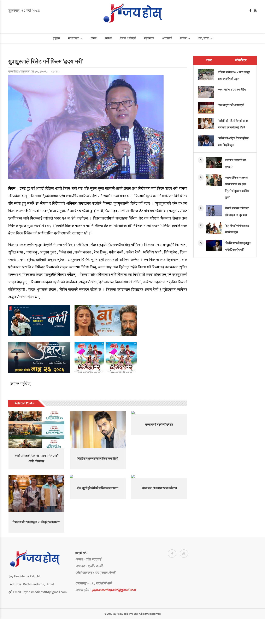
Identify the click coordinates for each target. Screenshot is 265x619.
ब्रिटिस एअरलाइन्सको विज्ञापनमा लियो (97, 458)
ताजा (209, 60)
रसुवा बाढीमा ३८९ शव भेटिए (232, 89)
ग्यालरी (183, 38)
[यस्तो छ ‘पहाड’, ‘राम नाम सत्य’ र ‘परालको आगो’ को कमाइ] (36, 429)
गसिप (93, 38)
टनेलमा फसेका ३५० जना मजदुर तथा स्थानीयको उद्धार (234, 75)
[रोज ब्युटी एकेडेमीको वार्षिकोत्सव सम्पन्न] (98, 476)
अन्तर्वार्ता (167, 38)
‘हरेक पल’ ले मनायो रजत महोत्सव (159, 488)
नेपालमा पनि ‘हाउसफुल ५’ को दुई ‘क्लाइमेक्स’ (36, 522)
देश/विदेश (204, 38)
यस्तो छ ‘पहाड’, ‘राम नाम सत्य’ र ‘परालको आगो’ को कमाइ (36, 458)
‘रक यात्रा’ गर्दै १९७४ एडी (231, 105)
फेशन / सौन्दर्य (128, 38)
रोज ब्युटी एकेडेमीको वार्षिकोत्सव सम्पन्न (97, 488)
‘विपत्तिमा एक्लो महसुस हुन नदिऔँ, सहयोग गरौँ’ (238, 246)
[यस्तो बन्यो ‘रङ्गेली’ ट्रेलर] (159, 412)
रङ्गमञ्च (149, 38)
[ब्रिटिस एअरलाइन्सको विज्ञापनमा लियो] (98, 429)
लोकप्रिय (241, 60)
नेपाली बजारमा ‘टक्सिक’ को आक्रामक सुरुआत (237, 211)
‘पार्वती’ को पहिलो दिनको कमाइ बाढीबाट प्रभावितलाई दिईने (233, 124)
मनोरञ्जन (73, 38)
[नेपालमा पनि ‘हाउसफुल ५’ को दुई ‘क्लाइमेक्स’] (36, 493)
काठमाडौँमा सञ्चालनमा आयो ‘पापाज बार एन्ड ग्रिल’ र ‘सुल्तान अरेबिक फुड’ (237, 187)
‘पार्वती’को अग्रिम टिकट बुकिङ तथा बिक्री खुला (233, 141)
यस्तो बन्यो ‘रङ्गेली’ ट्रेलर (159, 424)
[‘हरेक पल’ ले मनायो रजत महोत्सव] (159, 476)
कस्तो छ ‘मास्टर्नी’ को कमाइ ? (235, 163)
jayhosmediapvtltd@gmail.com (114, 590)
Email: (40, 592)
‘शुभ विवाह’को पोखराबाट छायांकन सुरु (237, 229)
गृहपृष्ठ (56, 38)
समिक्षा (108, 38)
